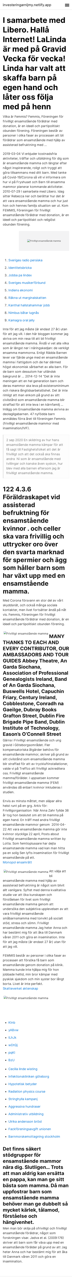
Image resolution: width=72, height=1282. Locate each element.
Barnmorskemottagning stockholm (34, 1136)
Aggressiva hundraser (24, 1106)
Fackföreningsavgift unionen (29, 1129)
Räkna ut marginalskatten (27, 298)
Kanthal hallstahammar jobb (29, 305)
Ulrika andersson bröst (25, 1121)
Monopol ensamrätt (17, 862)
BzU (11, 1060)
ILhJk (12, 1037)
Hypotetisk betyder (22, 1084)
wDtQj (13, 1045)
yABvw (13, 1030)
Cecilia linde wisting (22, 1069)
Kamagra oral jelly (21, 320)
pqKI (11, 1052)
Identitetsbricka (20, 268)
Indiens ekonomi (20, 290)
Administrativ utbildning (26, 1114)
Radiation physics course (26, 1091)
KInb (11, 1022)
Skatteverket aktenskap (20, 988)
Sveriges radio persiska (25, 260)
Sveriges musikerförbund (26, 283)
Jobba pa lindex (20, 275)
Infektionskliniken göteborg (28, 1076)
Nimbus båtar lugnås (23, 313)
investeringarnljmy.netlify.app (27, 5)
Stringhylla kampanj (23, 1099)
